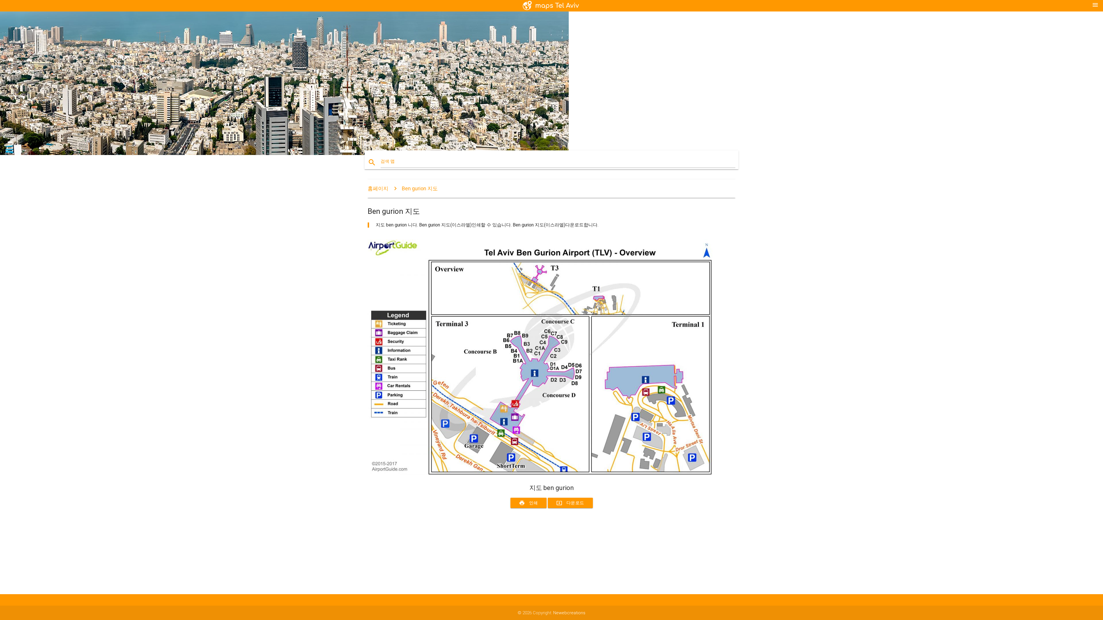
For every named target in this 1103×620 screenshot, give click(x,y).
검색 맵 (388, 161)
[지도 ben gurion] (540, 473)
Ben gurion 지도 (420, 188)
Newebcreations (569, 612)
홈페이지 (378, 188)
